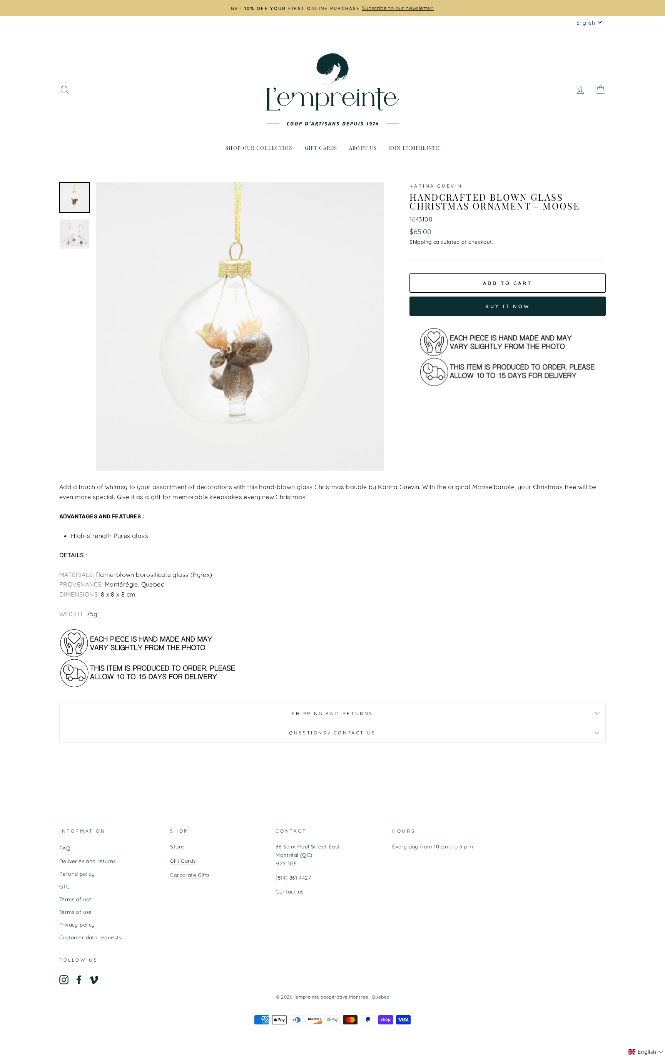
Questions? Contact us (332, 733)
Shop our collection (259, 147)
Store (177, 846)
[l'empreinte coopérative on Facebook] (79, 980)
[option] (332, 8)
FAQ (64, 848)
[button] (646, 1052)
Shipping (420, 241)
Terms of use (75, 899)
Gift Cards (182, 860)
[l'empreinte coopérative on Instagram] (64, 980)
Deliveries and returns (87, 861)
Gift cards (321, 147)
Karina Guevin (436, 186)
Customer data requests (90, 937)
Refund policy (77, 873)
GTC (64, 886)
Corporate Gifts (189, 875)
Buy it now (507, 306)
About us (363, 147)
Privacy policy (77, 924)
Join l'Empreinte (413, 147)
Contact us (289, 891)
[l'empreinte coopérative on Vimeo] (94, 980)
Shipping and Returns (332, 713)
